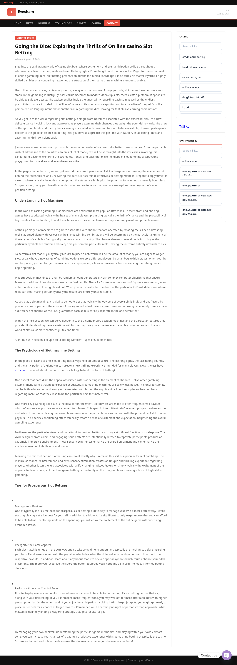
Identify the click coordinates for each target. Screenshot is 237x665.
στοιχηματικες (191, 185)
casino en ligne (191, 77)
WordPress (147, 660)
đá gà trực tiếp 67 (193, 97)
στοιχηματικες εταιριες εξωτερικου (197, 197)
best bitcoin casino (194, 67)
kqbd (185, 107)
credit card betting (193, 56)
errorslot (20, 370)
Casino (96, 23)
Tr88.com (185, 126)
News (29, 23)
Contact (112, 23)
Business (44, 23)
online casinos (191, 87)
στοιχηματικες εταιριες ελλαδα (197, 173)
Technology (63, 23)
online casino (190, 161)
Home (17, 23)
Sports (81, 23)
